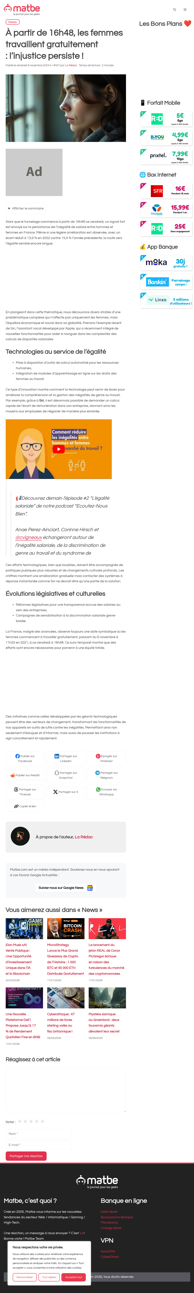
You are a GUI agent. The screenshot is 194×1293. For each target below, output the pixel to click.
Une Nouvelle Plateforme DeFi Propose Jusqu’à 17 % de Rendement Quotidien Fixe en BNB (23, 1025)
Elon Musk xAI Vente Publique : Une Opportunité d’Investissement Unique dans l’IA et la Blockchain (19, 959)
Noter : (11, 1122)
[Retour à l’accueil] (22, 9)
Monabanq (109, 1222)
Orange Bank (111, 1228)
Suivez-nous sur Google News (61, 888)
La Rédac (84, 837)
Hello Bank (109, 1212)
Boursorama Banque (117, 1217)
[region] (49, 1263)
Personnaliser (24, 1277)
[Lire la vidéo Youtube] (59, 449)
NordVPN (108, 1251)
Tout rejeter (49, 1277)
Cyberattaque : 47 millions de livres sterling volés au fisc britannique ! (61, 1022)
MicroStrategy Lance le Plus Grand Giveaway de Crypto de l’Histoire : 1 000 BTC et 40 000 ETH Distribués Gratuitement (65, 959)
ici (82, 1233)
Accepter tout (73, 1277)
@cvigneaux (28, 537)
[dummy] (34, 195)
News (12, 22)
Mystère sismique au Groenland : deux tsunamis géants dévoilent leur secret (104, 1022)
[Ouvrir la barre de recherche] (174, 10)
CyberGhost (110, 1257)
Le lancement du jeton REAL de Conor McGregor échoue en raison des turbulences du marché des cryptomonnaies (106, 959)
